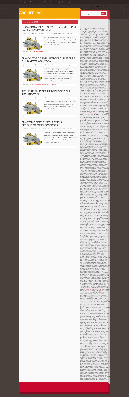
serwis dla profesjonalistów (93, 113)
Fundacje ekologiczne (38, 147)
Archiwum (33, 2)
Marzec (40, 2)
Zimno (64, 2)
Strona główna (24, 2)
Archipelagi (30, 13)
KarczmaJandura (36, 116)
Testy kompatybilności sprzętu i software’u (44, 84)
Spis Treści (53, 2)
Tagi (59, 2)
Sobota (46, 2)
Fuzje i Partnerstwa (37, 51)
